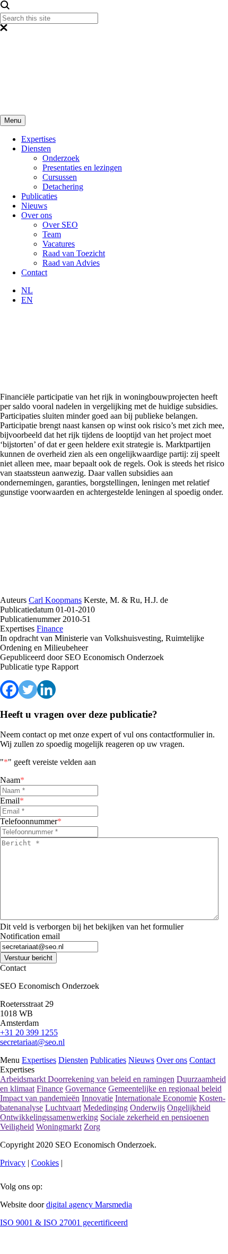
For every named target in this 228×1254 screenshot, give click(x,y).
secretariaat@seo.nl (32, 1042)
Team (51, 234)
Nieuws (34, 205)
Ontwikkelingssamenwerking (49, 1117)
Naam (12, 779)
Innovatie (97, 1098)
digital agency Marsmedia (89, 1204)
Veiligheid (17, 1126)
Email (12, 800)
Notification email (30, 936)
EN (27, 299)
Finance (50, 1088)
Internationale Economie (156, 1098)
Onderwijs (147, 1107)
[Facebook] (9, 689)
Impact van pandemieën (40, 1098)
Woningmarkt (59, 1126)
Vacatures (58, 243)
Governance (85, 1088)
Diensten (36, 148)
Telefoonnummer (31, 821)
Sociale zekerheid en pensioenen (154, 1117)
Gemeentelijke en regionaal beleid (165, 1088)
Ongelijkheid (189, 1107)
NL (27, 290)
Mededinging (105, 1107)
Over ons (36, 215)
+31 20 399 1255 (29, 1032)
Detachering (62, 186)
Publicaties (39, 196)
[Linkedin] (46, 689)
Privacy (12, 1162)
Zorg (92, 1126)
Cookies (45, 1162)
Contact (34, 272)
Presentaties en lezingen (82, 167)
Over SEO (60, 224)
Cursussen (59, 177)
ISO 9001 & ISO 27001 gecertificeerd (64, 1222)
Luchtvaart (63, 1107)
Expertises (38, 138)
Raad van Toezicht (73, 253)
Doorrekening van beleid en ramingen (111, 1079)
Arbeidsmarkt (24, 1079)
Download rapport (190, 634)
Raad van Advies (71, 262)
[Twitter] (28, 689)
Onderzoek (61, 158)
